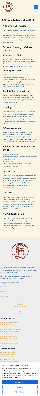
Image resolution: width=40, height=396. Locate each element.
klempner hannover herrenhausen (10, 329)
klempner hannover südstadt (9, 343)
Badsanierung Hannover (7, 352)
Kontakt (20, 313)
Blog (20, 309)
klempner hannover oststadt (9, 327)
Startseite (20, 302)
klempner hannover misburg (9, 331)
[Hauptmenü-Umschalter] (36, 7)
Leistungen (20, 304)
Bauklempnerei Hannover (8, 354)
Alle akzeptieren (20, 382)
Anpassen (20, 387)
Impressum (3, 291)
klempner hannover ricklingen (9, 322)
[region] (20, 379)
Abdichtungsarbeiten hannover (9, 361)
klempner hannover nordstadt (9, 334)
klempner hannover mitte (8, 324)
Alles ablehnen (20, 392)
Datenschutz (4, 296)
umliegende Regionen (20, 306)
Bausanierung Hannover (7, 357)
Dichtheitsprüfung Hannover (9, 359)
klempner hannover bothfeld (9, 336)
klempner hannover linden (8, 341)
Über (20, 311)
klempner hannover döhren (8, 338)
